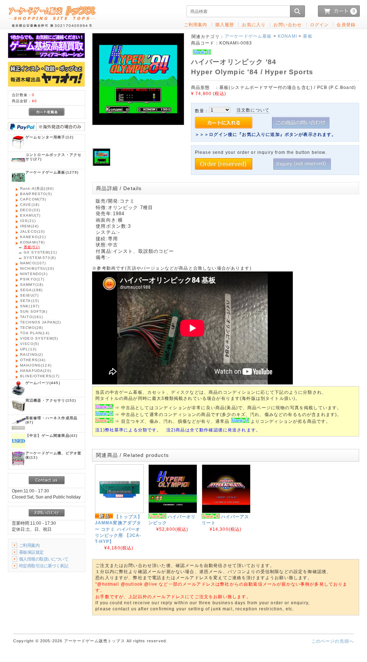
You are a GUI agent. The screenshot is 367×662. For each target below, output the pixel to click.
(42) (51, 436)
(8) (33, 311)
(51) (32, 247)
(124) (36, 365)
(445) (42, 383)
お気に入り (254, 24)
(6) (40, 258)
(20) (35, 371)
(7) (30, 215)
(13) (28, 349)
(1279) (52, 172)
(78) (32, 242)
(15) (29, 301)
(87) (51, 420)
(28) (31, 328)
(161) (31, 317)
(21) (28, 221)
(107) (33, 263)
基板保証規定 (31, 552)
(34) (33, 360)
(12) (49, 137)
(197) (29, 306)
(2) (40, 322)
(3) (34, 274)
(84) (37, 188)
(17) (32, 279)
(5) (36, 194)
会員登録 (346, 24)
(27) (53, 157)
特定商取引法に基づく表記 (43, 565)
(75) (33, 199)
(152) (50, 400)
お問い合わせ (287, 24)
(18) (29, 205)
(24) (29, 226)
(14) (34, 333)
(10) (32, 231)
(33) (30, 210)
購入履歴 (224, 24)
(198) (31, 290)
